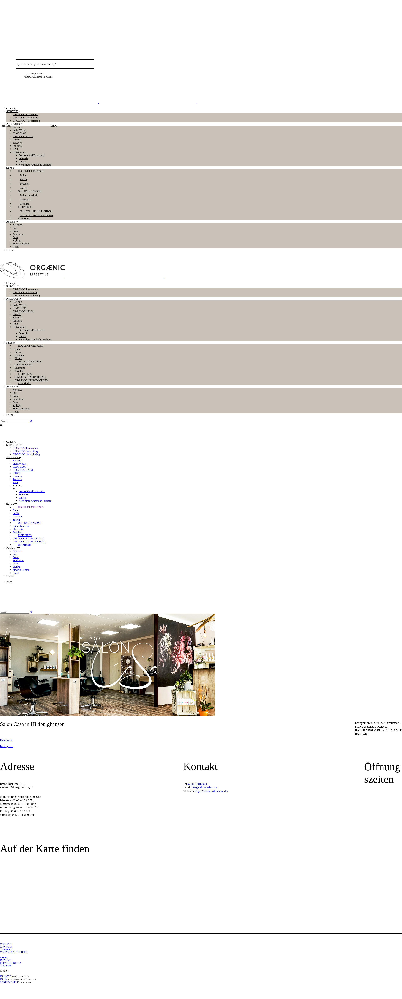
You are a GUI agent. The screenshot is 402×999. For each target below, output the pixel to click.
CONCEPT (6, 944)
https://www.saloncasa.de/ (211, 791)
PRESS (4, 957)
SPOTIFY (5, 982)
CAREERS (6, 949)
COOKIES (5, 965)
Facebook (6, 740)
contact (6, 125)
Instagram (6, 746)
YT (24, 73)
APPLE (15, 982)
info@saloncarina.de (204, 787)
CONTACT (6, 946)
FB (20, 73)
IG (17, 73)
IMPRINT (5, 960)
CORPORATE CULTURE (13, 952)
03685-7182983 (197, 784)
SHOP (53, 125)
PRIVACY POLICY (10, 962)
